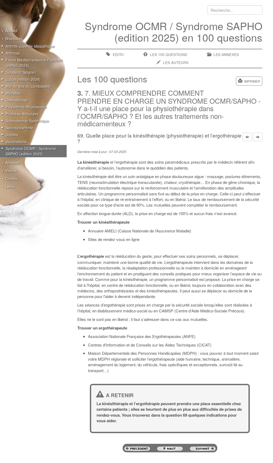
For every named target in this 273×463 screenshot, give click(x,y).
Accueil (11, 30)
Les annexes (226, 54)
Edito (118, 54)
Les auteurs (175, 62)
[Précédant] (247, 137)
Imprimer (252, 81)
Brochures (14, 38)
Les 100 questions (168, 54)
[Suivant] (257, 137)
